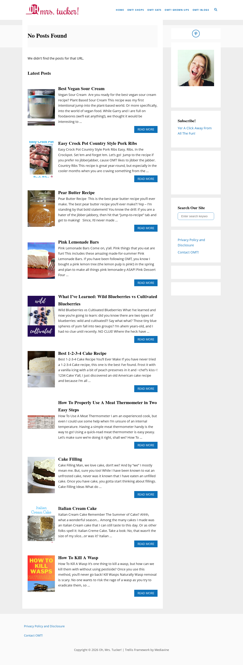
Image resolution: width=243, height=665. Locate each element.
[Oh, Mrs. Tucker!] (52, 10)
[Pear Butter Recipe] (41, 210)
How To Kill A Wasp (78, 557)
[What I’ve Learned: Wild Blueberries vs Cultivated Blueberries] (41, 318)
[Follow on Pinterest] (196, 33)
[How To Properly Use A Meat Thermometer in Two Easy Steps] (41, 423)
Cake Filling (70, 459)
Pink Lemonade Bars (78, 242)
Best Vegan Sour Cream (81, 88)
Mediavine (162, 650)
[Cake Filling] (41, 477)
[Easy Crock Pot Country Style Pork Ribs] (41, 161)
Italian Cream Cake (77, 508)
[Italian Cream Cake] (41, 526)
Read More (147, 130)
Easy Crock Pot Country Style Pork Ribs (97, 143)
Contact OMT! (33, 635)
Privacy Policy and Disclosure (44, 626)
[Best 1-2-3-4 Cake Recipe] (41, 371)
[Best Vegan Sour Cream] (41, 109)
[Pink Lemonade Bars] (41, 262)
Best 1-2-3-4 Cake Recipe (82, 353)
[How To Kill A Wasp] (41, 575)
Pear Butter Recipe (76, 192)
